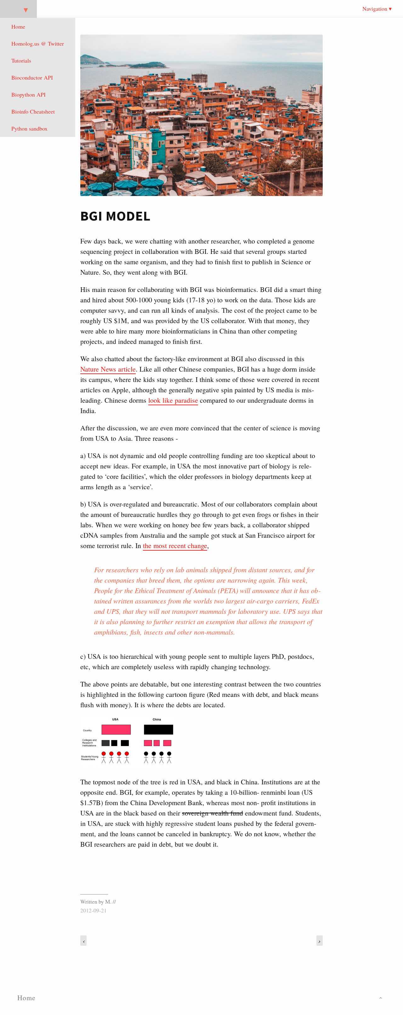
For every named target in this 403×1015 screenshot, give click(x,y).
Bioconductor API (32, 77)
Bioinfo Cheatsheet (33, 111)
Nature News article (108, 368)
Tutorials (21, 60)
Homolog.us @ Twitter (37, 43)
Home (18, 26)
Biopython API (28, 94)
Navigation (374, 8)
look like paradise (173, 400)
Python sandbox (29, 128)
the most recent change (175, 545)
